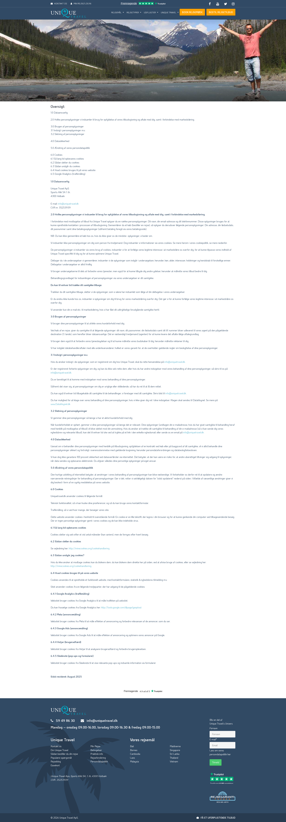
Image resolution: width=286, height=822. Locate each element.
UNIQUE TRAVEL (168, 12)
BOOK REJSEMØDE (192, 12)
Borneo (133, 750)
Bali (132, 746)
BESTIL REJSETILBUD (221, 12)
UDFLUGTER (150, 12)
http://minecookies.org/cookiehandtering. (71, 565)
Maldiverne (175, 746)
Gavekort (55, 765)
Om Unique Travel (59, 750)
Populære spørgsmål (61, 757)
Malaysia (134, 761)
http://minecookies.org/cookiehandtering (89, 548)
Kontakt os (56, 746)
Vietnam (174, 761)
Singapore (175, 750)
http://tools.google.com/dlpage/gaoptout (121, 607)
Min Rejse (95, 746)
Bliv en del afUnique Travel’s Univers (221, 721)
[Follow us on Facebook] (210, 3)
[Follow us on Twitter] (225, 3)
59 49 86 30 (65, 720)
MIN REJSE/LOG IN (82, 3)
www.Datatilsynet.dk (60, 404)
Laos (132, 757)
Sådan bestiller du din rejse (64, 753)
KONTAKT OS (60, 3)
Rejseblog (56, 761)
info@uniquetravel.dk (68, 203)
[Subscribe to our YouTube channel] (218, 3)
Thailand (174, 757)
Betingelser (96, 750)
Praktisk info (96, 753)
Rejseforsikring (98, 757)
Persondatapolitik (99, 761)
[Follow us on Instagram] (233, 3)
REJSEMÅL (116, 12)
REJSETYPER (133, 12)
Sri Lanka (174, 753)
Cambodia (135, 753)
